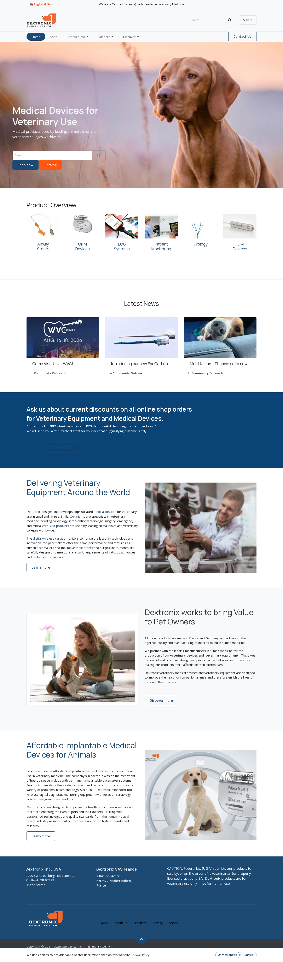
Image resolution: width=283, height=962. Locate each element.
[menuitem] (36, 37)
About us (121, 923)
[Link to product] (43, 226)
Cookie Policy (141, 955)
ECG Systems (122, 246)
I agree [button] (248, 955)
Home (104, 923)
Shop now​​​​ (25, 165)
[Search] (230, 20)
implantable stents (80, 548)
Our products (59, 526)
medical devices (105, 512)
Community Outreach (50, 373)
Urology (201, 244)
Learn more (41, 567)
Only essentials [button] (227, 955)
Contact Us (242, 36)
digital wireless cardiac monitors (56, 538)
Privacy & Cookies (165, 923)
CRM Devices (82, 246)
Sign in (247, 20)
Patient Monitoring (161, 246)
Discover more (161, 700)
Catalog (51, 165)
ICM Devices (240, 246)
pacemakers (45, 548)
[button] (141, 939)
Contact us (62, 447)
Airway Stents (43, 246)
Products (139, 923)
